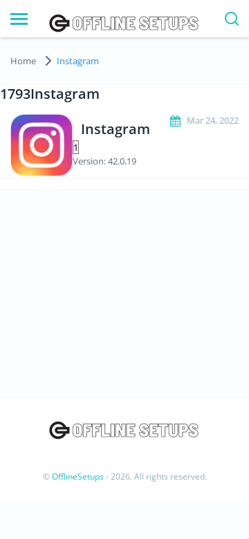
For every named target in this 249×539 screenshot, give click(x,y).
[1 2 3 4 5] (124, 146)
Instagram (78, 61)
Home (23, 61)
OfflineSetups (78, 476)
